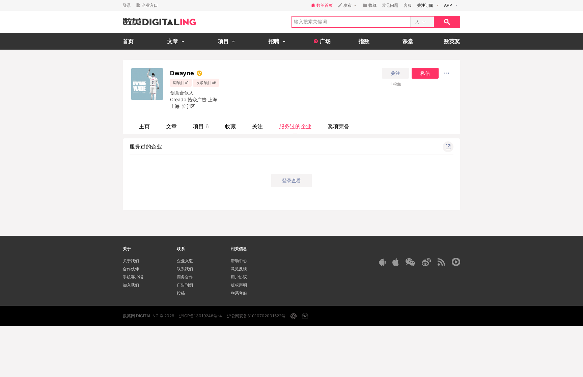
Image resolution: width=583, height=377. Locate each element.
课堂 (407, 41)
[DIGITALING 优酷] (456, 262)
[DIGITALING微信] (410, 262)
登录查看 (291, 180)
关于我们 (131, 260)
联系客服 (239, 293)
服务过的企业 (295, 126)
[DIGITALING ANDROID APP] (382, 262)
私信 (425, 73)
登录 (127, 5)
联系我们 (185, 268)
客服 (408, 5)
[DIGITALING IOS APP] (395, 262)
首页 (128, 41)
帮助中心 (239, 260)
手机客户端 (133, 276)
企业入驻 (185, 260)
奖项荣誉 (338, 126)
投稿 (181, 293)
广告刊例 (185, 285)
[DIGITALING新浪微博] (426, 262)
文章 (171, 126)
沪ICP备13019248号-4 (200, 315)
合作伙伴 (131, 268)
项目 (201, 126)
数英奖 (452, 41)
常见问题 (390, 5)
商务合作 (185, 276)
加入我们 (131, 285)
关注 (395, 73)
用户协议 (239, 276)
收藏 (230, 126)
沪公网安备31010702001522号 (256, 315)
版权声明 (239, 285)
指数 (364, 41)
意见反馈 (239, 268)
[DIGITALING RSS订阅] (441, 262)
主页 (144, 126)
